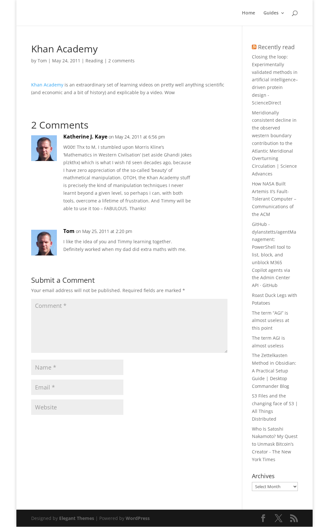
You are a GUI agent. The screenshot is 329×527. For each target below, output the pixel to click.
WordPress (138, 518)
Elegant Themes (76, 518)
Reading (94, 61)
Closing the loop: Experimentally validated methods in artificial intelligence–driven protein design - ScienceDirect (275, 80)
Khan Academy (47, 85)
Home (248, 13)
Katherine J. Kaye (85, 136)
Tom (42, 61)
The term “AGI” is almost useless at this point (270, 320)
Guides (271, 13)
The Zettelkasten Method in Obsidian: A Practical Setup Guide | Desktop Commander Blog (274, 370)
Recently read (276, 47)
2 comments (121, 61)
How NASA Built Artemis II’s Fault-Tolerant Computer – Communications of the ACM (274, 199)
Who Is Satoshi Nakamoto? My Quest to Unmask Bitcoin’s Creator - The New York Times (275, 444)
